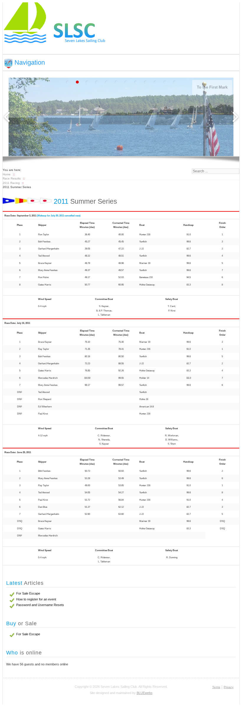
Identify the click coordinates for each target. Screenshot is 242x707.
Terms (216, 687)
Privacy (228, 687)
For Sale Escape (28, 634)
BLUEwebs (145, 693)
